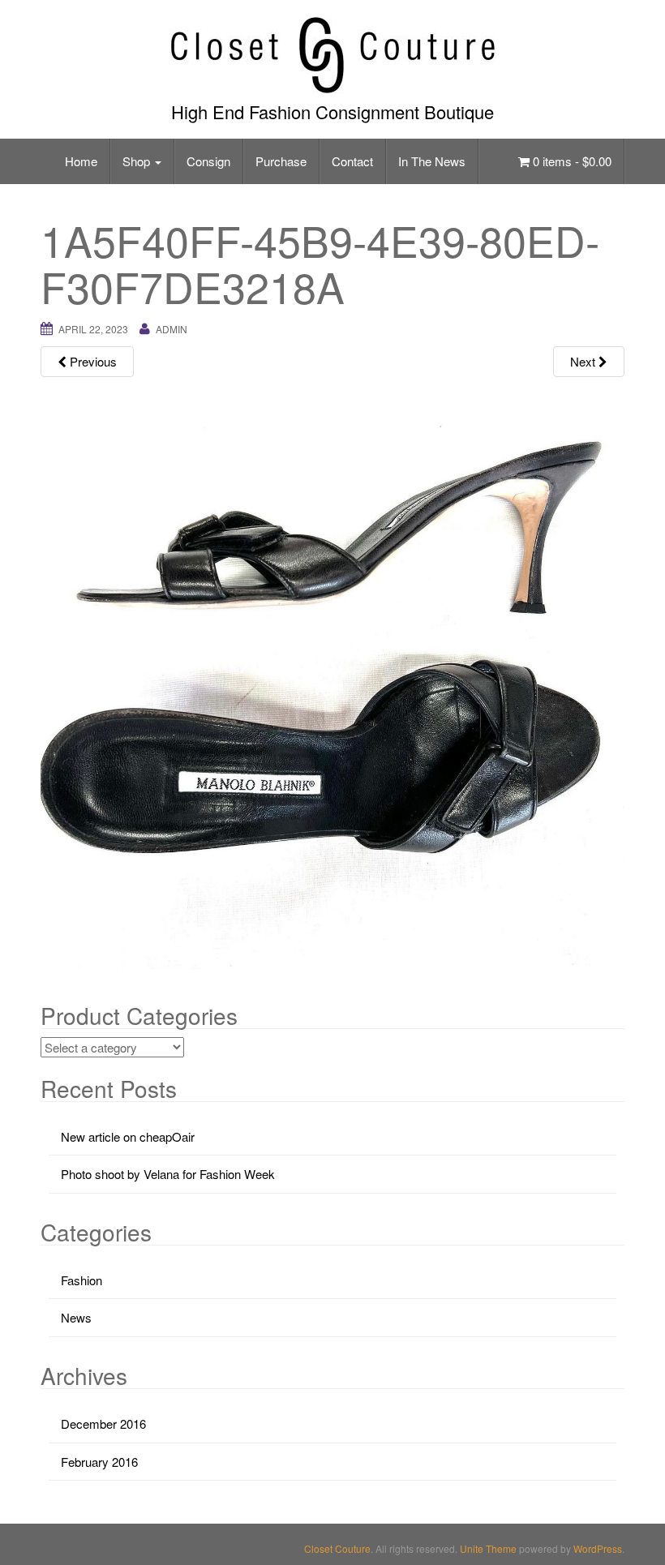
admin (171, 329)
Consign (208, 160)
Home (81, 160)
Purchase (281, 160)
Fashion (81, 1279)
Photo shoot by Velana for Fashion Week (168, 1173)
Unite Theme (488, 1548)
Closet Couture (337, 1548)
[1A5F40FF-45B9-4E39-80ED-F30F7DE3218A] (332, 675)
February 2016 (99, 1461)
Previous (91, 361)
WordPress (597, 1548)
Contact (352, 160)
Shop (137, 160)
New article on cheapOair (128, 1136)
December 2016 (103, 1423)
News (76, 1317)
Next (584, 361)
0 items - (570, 160)
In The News (432, 160)
